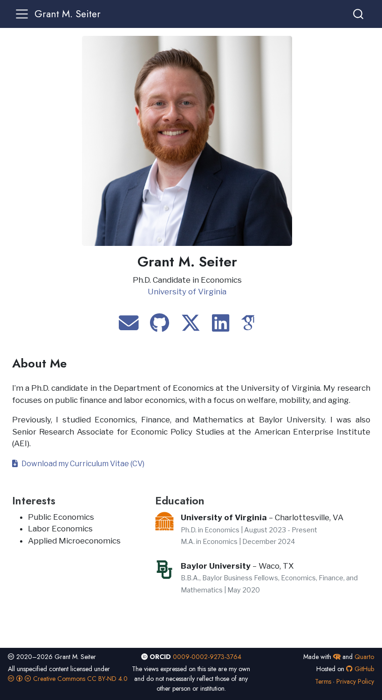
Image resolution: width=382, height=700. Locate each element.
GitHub (363, 668)
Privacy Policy (355, 681)
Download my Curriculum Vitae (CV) (81, 463)
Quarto (364, 656)
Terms (323, 681)
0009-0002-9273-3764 (207, 656)
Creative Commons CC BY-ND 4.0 (79, 678)
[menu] (22, 14)
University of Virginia (187, 291)
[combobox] (358, 13)
